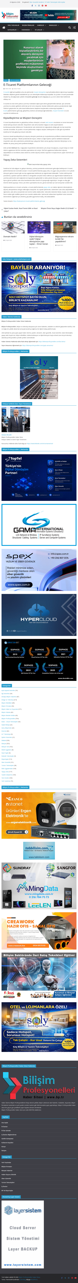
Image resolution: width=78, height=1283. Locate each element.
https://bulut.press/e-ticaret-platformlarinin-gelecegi (29, 201)
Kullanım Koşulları (7, 1143)
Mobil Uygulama (7, 750)
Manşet (4, 743)
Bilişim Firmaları (28, 25)
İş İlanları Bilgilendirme (9, 1135)
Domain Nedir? (10, 236)
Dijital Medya (6, 725)
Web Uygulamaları (15, 80)
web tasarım (49, 122)
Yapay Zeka (5, 772)
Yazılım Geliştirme (7, 775)
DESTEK (31, 1110)
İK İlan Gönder (6, 1130)
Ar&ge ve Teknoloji (7, 700)
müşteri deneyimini (40, 92)
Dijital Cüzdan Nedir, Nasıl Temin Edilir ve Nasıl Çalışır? (20, 209)
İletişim (4, 1150)
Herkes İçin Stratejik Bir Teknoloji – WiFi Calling (43, 2)
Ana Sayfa (5, 1123)
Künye (4, 1146)
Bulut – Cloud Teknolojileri (10, 722)
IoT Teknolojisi (6, 734)
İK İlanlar (38, 30)
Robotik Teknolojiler (8, 756)
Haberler (40, 25)
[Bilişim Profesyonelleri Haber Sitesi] (4, 27)
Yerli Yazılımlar (13, 25)
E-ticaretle (6, 92)
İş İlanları (4, 1186)
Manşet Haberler (7, 1170)
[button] (45, 25)
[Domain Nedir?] (13, 223)
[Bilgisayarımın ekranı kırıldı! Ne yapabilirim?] (64, 223)
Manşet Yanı (5, 747)
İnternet (4, 731)
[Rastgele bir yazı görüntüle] (74, 27)
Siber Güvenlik (6, 762)
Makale (6, 80)
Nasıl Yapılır (5, 753)
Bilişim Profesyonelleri (8, 718)
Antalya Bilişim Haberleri (9, 697)
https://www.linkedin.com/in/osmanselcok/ (40, 443)
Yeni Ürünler (5, 778)
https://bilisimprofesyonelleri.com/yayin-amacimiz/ (37, 345)
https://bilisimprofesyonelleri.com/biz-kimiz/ (52, 341)
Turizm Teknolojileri (8, 765)
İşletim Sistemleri (7, 737)
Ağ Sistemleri (6, 693)
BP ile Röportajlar (7, 1190)
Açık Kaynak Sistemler (8, 690)
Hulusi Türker (17, 88)
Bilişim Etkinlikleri (7, 703)
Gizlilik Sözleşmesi (7, 1139)
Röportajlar (5, 759)
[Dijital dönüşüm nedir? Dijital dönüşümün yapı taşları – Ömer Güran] (39, 223)
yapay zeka (47, 187)
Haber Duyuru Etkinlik (9, 1174)
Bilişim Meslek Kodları (8, 715)
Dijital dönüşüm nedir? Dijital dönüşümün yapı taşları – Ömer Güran (38, 240)
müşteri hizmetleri (58, 111)
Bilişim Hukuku (6, 712)
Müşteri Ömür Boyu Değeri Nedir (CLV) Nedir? (57, 208)
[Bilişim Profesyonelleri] (39, 1071)
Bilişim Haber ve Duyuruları (10, 709)
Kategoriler (12, 30)
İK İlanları (5, 1127)
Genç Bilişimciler (7, 728)
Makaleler (53, 25)
